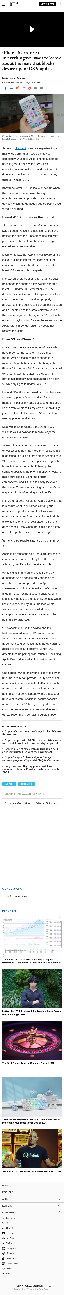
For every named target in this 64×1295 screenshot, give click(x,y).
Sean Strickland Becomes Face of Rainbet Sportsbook (31, 1171)
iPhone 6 (20, 148)
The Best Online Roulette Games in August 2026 (28, 1063)
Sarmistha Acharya (15, 78)
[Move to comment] (41, 88)
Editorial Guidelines (46, 803)
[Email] (35, 88)
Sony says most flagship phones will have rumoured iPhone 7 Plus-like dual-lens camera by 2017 (31, 769)
